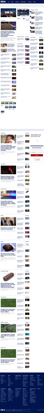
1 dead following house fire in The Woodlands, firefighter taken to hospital (5, 55)
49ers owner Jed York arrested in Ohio (20, 256)
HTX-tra (38, 388)
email (42, 410)
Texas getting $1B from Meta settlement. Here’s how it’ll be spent (20, 274)
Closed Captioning (25, 404)
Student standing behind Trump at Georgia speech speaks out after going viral (20, 339)
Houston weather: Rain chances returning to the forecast (20, 39)
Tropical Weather (32, 379)
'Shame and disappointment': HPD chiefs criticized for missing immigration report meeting (5, 74)
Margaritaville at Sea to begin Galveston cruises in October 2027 (20, 159)
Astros (38, 376)
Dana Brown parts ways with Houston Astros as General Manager (20, 261)
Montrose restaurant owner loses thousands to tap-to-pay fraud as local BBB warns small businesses (39, 18)
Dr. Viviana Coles (25, 377)
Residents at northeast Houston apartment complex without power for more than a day (6, 62)
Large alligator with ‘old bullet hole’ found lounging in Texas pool (20, 335)
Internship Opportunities (24, 399)
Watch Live (3, 375)
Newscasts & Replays (2, 380)
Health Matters (25, 379)
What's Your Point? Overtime (3, 396)
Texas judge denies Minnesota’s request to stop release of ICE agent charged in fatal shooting (12, 50)
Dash (38, 381)
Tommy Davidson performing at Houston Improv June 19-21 (20, 351)
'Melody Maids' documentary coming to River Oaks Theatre (20, 367)
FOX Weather (32, 385)
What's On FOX (25, 394)
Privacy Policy (38, 159)
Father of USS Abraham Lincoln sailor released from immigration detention (34, 56)
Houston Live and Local (3, 400)
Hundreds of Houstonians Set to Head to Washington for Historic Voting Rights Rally (20, 50)
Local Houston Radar (2, 105)
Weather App (32, 383)
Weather (31, 375)
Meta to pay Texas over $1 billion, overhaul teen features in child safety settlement (6, 70)
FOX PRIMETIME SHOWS (17, 395)
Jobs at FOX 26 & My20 (25, 397)
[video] (27, 39)
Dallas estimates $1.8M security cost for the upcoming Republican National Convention (20, 224)
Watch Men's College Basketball (33, 398)
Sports (2, 241)
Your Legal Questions (24, 385)
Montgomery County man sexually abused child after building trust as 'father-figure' (5, 89)
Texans (38, 377)
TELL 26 (2, 378)
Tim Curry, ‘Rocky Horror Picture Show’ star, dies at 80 (34, 60)
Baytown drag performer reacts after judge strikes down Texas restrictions (6, 77)
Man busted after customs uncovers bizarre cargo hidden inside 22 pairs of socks (20, 330)
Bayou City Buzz (3, 398)
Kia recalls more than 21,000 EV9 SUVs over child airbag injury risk (20, 202)
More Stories (32, 37)
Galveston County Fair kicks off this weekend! (20, 363)
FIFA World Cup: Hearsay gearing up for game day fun (20, 355)
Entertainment (3, 297)
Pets (23, 380)
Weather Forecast (20, 36)
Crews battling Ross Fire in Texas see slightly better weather (6, 97)
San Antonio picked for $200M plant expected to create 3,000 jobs (34, 68)
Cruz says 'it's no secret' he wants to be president (20, 180)
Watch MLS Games (32, 402)
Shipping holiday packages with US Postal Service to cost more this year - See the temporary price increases (21, 283)
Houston (18, 18)
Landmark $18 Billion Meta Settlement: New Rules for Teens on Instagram (20, 62)
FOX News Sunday (10, 382)
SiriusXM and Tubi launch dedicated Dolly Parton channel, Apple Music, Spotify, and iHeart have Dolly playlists (33, 48)
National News (3, 188)
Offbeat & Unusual (4, 322)
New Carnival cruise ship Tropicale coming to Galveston (20, 359)
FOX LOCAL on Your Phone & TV (22, 8)
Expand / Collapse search (42, 1)
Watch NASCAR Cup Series (33, 395)
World (9, 379)
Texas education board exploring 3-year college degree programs (5, 85)
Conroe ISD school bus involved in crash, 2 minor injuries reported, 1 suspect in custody (5, 59)
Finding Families (25, 378)
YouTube (2, 382)
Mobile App (24, 400)
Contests (16, 396)
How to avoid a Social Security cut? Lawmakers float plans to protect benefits (20, 219)
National (9, 378)
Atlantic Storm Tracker (13, 109)
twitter (39, 410)
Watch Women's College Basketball (32, 400)
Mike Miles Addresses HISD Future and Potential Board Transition (21, 58)
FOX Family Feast (25, 386)
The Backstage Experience (17, 393)
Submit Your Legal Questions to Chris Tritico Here (25, 382)
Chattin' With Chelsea (4, 393)
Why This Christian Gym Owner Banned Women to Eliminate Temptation (20, 46)
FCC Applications (25, 405)
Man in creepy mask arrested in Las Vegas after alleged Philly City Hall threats (34, 44)
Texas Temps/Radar (10, 105)
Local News (3, 133)
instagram (41, 410)
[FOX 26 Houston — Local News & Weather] (3, 2)
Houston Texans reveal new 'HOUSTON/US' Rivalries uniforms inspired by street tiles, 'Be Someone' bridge (21, 245)
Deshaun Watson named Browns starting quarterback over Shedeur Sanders (20, 251)
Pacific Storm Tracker (2, 113)
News (9, 375)
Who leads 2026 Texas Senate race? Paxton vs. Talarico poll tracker (20, 228)
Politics (2, 215)
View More (27, 36)
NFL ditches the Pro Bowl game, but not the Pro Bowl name (8, 255)
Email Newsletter (25, 395)
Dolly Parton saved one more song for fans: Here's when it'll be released (34, 52)
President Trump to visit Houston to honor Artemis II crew (39, 28)
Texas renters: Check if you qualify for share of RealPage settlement (20, 172)
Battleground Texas (3, 401)
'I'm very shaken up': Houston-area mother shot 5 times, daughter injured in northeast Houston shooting (11, 45)
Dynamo (38, 380)
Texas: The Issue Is (3, 397)
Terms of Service (37, 160)
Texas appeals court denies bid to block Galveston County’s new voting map (20, 237)
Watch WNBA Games (33, 401)
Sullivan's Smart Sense (10, 384)
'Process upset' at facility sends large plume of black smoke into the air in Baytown (6, 66)
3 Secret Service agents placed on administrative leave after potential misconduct (33, 64)
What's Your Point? (3, 394)
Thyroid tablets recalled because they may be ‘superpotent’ (20, 293)
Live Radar (31, 376)
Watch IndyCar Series (33, 396)
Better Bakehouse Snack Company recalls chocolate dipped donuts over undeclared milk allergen (21, 192)
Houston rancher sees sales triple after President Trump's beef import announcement (20, 288)
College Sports (39, 379)
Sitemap (9, 385)
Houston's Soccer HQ (10, 400)
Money (9, 381)
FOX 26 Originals (9, 389)
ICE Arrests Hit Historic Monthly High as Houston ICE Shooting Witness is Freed (20, 54)
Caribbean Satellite (10, 109)
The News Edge (3, 392)
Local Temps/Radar (6, 105)
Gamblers (38, 382)
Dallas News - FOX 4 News (18, 377)
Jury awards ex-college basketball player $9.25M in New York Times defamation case (21, 266)
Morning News (25, 375)
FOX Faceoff (9, 394)
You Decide (9, 380)
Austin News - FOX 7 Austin (18, 379)
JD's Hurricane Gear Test (32, 381)
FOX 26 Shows (3, 388)
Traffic (31, 382)
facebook (37, 410)
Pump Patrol (32, 384)
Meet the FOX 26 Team (25, 391)
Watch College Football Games (32, 392)
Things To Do (3, 347)
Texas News (3, 164)
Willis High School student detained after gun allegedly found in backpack (6, 81)
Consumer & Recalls (4, 271)
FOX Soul (2, 383)
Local (9, 376)
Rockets (38, 378)
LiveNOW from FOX (3, 381)
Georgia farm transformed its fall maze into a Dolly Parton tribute (34, 40)
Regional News (18, 375)
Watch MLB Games (32, 393)
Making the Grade (25, 376)
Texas (9, 377)
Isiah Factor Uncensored (2, 390)
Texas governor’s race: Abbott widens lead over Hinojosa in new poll (20, 233)
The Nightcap (2, 391)
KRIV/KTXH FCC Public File (25, 403)
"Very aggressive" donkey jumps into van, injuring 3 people (8, 336)
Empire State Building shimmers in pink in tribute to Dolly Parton (20, 314)
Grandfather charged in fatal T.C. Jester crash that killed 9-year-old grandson (5, 93)
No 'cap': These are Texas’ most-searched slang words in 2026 (20, 325)
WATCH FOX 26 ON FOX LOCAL (25, 393)
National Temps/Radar (14, 105)
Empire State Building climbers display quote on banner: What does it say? (20, 344)
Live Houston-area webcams (32, 378)
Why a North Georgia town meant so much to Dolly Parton (20, 318)
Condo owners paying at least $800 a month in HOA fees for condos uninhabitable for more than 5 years (8, 34)
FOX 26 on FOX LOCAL (3, 377)
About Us (24, 388)
